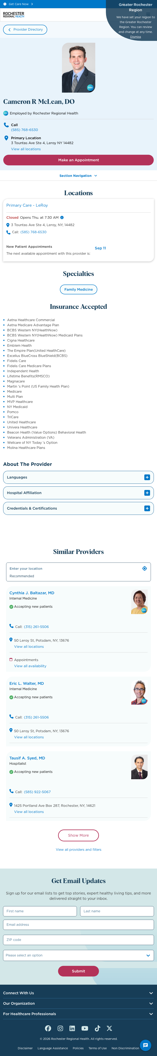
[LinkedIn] (72, 1028)
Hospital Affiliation (24, 492)
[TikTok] (97, 1028)
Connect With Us (18, 993)
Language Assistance (53, 1048)
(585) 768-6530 (24, 130)
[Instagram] (60, 1028)
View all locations (26, 149)
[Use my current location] (145, 568)
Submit (78, 971)
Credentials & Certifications (32, 508)
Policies (78, 1048)
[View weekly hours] (62, 217)
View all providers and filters (78, 850)
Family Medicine (78, 289)
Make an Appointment (78, 160)
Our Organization (19, 1003)
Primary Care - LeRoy (27, 205)
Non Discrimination (125, 1048)
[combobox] (6, 955)
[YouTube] (84, 1028)
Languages (17, 477)
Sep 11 (100, 248)
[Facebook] (48, 1028)
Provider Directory (28, 29)
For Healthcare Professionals (29, 1013)
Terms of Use (98, 1048)
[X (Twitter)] (109, 1028)
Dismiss (135, 36)
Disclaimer (25, 1048)
